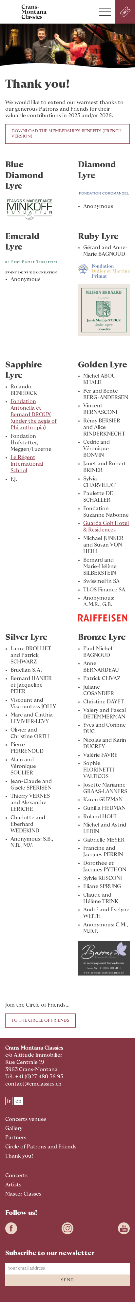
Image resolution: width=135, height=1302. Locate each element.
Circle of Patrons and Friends (40, 1146)
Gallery (13, 1128)
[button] (105, 12)
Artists (13, 1184)
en (18, 1101)
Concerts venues (25, 1119)
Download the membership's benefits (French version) (66, 134)
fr (9, 1101)
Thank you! (19, 1156)
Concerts (16, 1175)
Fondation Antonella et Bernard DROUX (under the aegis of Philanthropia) (33, 414)
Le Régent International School (26, 464)
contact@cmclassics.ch (33, 1084)
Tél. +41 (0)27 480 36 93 (34, 1076)
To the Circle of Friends (40, 1020)
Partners (15, 1137)
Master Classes (23, 1194)
